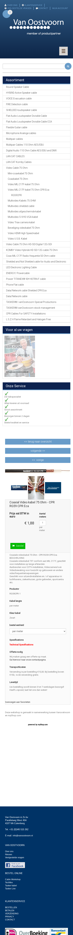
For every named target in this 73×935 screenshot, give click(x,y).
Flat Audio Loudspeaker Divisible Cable (26, 115)
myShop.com (43, 725)
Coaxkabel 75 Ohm (18, 179)
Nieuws (8, 854)
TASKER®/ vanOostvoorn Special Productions (31, 302)
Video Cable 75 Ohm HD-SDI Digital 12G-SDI (29, 244)
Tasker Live (10, 888)
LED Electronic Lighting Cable (21, 267)
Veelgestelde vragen (14, 857)
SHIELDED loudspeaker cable (21, 110)
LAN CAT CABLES (15, 156)
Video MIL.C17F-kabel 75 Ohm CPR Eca (28, 189)
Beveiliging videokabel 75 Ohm (24, 227)
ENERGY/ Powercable (18, 273)
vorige (40, 460)
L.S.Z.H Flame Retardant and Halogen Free (28, 319)
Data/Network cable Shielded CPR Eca (26, 290)
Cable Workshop (13, 879)
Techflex (9, 882)
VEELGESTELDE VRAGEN (19, 8)
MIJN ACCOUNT (60, 8)
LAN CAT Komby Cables (19, 162)
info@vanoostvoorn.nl (17, 372)
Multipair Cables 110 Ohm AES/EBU (25, 144)
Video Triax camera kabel (21, 222)
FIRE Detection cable (17, 104)
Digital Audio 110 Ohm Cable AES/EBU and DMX (31, 150)
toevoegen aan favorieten (17, 702)
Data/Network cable (16, 296)
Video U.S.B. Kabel (17, 238)
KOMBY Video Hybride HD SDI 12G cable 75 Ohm (32, 250)
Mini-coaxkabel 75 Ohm (20, 173)
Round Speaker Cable (17, 87)
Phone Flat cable (15, 284)
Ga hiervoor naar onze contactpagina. (28, 659)
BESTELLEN (11, 907)
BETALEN (9, 910)
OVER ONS (12, 5)
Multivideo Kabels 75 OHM (22, 200)
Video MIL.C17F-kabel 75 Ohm (24, 184)
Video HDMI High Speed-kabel (23, 233)
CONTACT (43, 8)
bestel (20, 545)
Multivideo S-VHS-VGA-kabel (23, 217)
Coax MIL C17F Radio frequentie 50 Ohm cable (30, 255)
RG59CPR (16, 195)
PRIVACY (9, 916)
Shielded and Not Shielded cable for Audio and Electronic (36, 261)
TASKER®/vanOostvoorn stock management (30, 307)
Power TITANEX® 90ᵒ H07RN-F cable (26, 279)
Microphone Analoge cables (21, 133)
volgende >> (38, 450)
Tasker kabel (11, 885)
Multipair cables (14, 139)
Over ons (9, 851)
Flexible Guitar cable (16, 127)
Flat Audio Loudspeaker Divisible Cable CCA (29, 121)
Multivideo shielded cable (21, 206)
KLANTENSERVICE (33, 5)
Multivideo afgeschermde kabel (24, 211)
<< (38, 441)
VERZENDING (12, 913)
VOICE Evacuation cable (19, 98)
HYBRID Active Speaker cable (21, 92)
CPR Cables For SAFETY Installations (26, 313)
